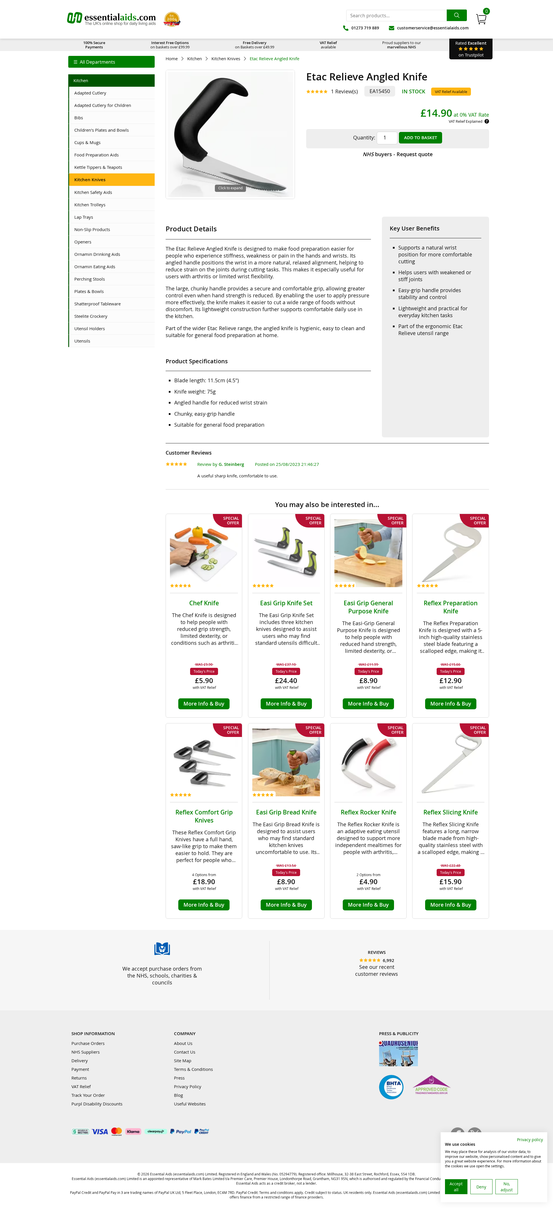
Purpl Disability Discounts (96, 1104)
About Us (183, 1043)
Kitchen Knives (225, 58)
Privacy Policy (187, 1086)
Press (179, 1078)
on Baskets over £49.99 (254, 45)
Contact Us (184, 1052)
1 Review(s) (344, 91)
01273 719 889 (365, 28)
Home (172, 58)
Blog (178, 1095)
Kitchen (194, 58)
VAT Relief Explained (465, 121)
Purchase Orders (88, 1043)
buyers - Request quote (398, 154)
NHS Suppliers (85, 1052)
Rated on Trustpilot (470, 49)
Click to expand (230, 188)
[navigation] (111, 62)
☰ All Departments (94, 62)
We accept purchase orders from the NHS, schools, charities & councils (162, 975)
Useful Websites (190, 1104)
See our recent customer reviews (376, 970)
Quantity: (364, 137)
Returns (79, 1078)
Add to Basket (420, 138)
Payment (80, 1069)
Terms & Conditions (193, 1069)
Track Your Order (88, 1095)
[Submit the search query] (457, 15)
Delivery (79, 1060)
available (328, 45)
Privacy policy (530, 1139)
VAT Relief (81, 1086)
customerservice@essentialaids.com (433, 28)
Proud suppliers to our (401, 45)
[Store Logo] (111, 19)
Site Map (182, 1060)
